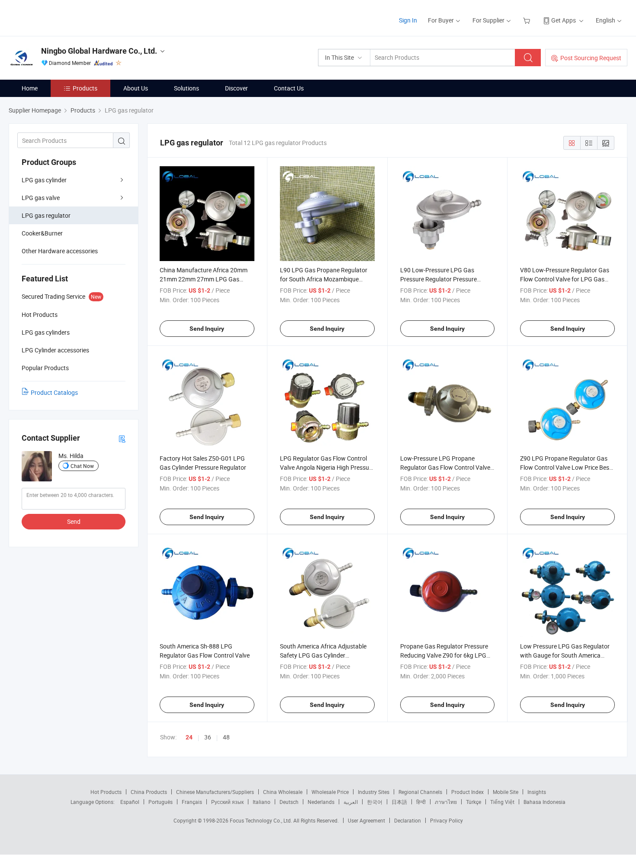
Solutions (186, 88)
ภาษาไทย (446, 801)
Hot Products (106, 791)
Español (129, 801)
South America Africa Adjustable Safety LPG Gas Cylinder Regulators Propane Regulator (323, 655)
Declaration (407, 820)
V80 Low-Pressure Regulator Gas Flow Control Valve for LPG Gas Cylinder (564, 279)
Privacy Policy (446, 820)
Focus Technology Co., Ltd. (261, 820)
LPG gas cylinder (44, 180)
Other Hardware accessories (60, 251)
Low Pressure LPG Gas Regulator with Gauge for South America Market (565, 655)
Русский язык (227, 801)
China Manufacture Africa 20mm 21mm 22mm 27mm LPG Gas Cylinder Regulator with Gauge (203, 279)
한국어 (374, 801)
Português (160, 801)
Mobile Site (505, 791)
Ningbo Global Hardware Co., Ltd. (99, 50)
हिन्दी (421, 801)
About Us (135, 88)
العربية (351, 801)
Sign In (408, 20)
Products (85, 88)
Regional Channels (420, 791)
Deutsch (289, 801)
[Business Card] (122, 438)
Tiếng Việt (502, 801)
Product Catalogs (54, 392)
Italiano (261, 801)
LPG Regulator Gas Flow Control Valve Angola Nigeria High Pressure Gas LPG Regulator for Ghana (327, 467)
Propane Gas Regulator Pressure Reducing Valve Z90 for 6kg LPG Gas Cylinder (444, 655)
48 (226, 737)
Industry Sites (373, 791)
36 (207, 737)
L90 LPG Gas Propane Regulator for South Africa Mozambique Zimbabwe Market (323, 279)
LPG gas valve (41, 198)
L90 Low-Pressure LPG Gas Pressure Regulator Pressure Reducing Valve (438, 279)
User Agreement (366, 820)
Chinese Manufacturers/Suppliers (215, 791)
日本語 (399, 801)
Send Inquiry (207, 328)
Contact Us (289, 88)
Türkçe (473, 801)
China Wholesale (282, 791)
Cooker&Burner (42, 233)
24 (189, 737)
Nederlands (321, 801)
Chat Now (82, 465)
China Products (149, 791)
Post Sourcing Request (590, 58)
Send (73, 521)
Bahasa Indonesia (544, 801)
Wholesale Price (330, 791)
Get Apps (563, 20)
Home (30, 88)
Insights (536, 791)
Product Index (467, 791)
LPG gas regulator (46, 215)
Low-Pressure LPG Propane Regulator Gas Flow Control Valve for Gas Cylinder (445, 467)
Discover (236, 88)
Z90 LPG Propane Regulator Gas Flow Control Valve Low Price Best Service (565, 467)
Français (192, 801)
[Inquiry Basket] (527, 20)
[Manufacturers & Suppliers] (64, 17)
